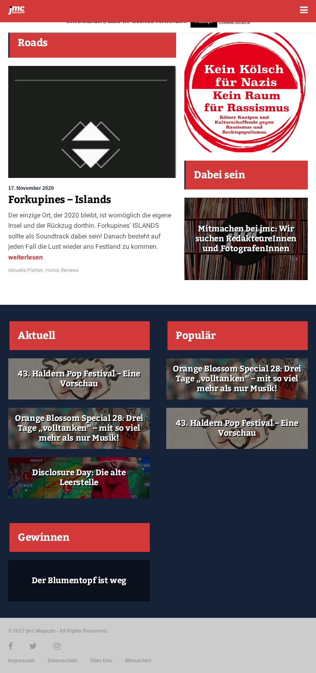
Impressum (21, 661)
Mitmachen (138, 661)
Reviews (70, 270)
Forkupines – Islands (59, 199)
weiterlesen (25, 257)
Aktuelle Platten (25, 270)
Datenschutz (62, 661)
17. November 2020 (31, 188)
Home (52, 270)
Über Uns (101, 661)
